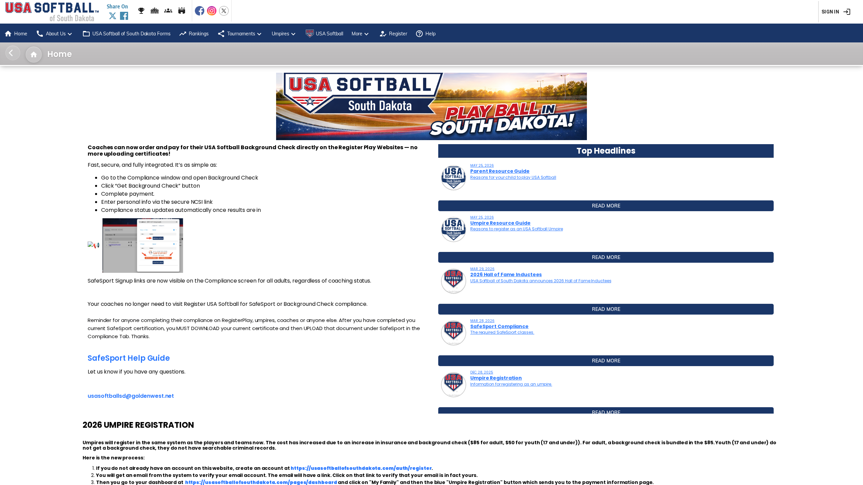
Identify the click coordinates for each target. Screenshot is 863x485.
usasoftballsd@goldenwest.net (131, 396)
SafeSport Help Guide (129, 358)
